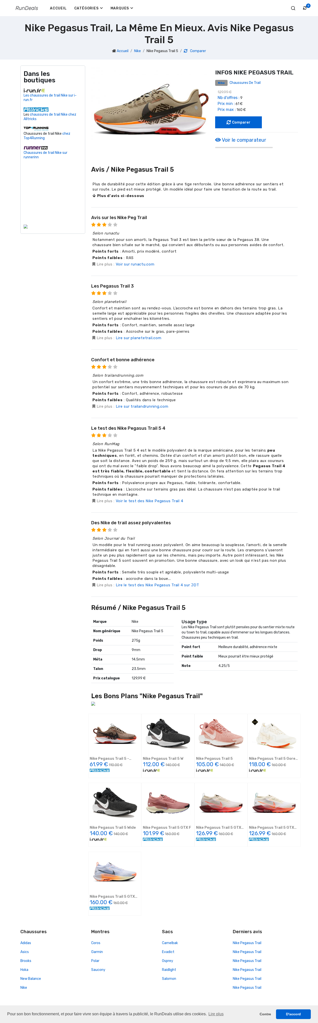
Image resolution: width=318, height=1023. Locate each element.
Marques (120, 8)
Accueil (58, 8)
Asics (24, 952)
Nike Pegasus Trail (247, 943)
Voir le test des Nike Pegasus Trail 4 (149, 501)
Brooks (25, 961)
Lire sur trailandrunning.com (142, 406)
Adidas (25, 943)
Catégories (86, 8)
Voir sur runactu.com (135, 264)
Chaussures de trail (245, 83)
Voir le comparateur (243, 140)
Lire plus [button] (216, 1014)
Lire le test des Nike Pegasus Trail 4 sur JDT (157, 585)
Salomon (169, 979)
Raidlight (169, 970)
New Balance (30, 979)
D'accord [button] (293, 1014)
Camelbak (170, 943)
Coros (95, 943)
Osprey (167, 961)
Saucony (98, 970)
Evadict (168, 952)
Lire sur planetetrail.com (138, 338)
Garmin (97, 952)
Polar (95, 961)
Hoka (24, 970)
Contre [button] (265, 1014)
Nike (137, 51)
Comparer (197, 51)
